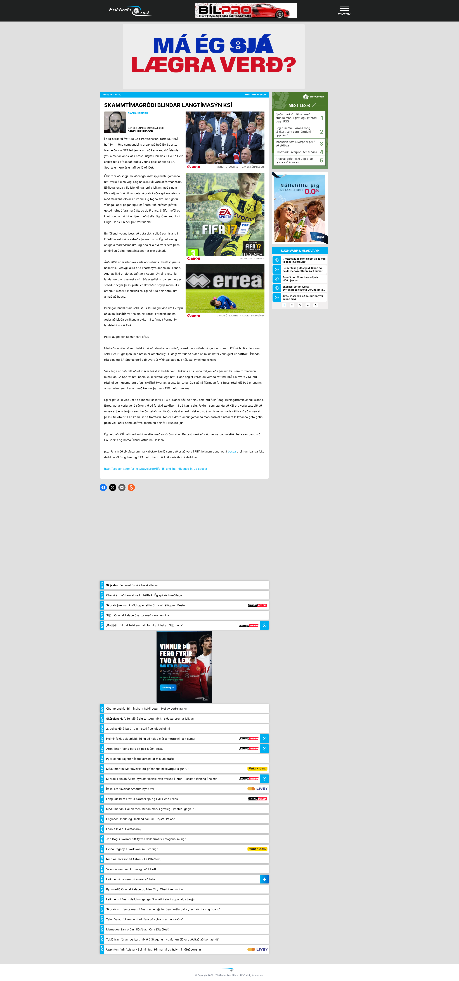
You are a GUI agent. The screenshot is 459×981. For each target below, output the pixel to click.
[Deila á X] (112, 487)
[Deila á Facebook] (103, 487)
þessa (232, 451)
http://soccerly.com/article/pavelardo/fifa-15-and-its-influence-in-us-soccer (155, 468)
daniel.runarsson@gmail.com (146, 128)
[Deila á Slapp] (131, 487)
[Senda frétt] (122, 487)
